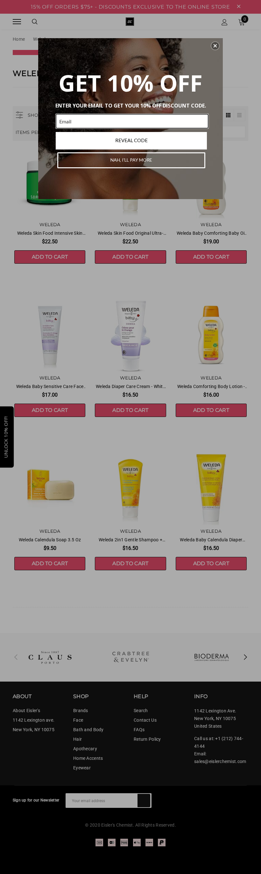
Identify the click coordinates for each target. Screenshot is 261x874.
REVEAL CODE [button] (131, 140)
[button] (215, 46)
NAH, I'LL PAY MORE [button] (131, 160)
